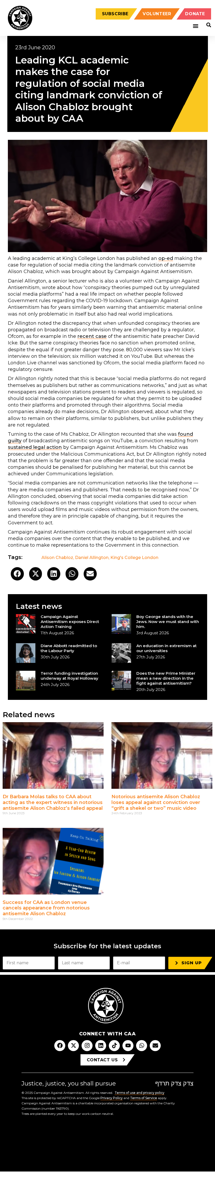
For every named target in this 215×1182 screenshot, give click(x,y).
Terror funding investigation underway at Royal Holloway (69, 676)
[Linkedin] (100, 1045)
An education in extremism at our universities (166, 648)
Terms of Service (143, 1098)
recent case (92, 336)
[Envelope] (155, 1045)
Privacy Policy (111, 1098)
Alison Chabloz (57, 557)
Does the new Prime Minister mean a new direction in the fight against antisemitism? (165, 678)
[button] (195, 26)
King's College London (134, 557)
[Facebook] (59, 1045)
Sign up (191, 962)
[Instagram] (87, 1045)
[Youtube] (127, 1045)
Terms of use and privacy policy (139, 1093)
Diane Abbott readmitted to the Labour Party (69, 648)
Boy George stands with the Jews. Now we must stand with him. (167, 621)
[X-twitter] (73, 1045)
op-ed (165, 258)
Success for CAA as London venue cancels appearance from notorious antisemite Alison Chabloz (46, 908)
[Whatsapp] (141, 1045)
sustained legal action (35, 447)
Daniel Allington (92, 557)
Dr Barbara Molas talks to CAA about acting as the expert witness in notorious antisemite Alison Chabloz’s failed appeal (53, 802)
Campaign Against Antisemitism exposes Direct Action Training (70, 621)
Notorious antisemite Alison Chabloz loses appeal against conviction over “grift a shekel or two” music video (155, 802)
